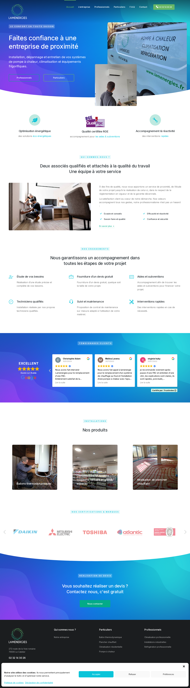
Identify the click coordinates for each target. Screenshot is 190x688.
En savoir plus (105, 226)
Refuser (132, 674)
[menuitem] (70, 7)
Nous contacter (95, 603)
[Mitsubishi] (60, 532)
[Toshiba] (95, 532)
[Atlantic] (129, 532)
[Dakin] (25, 532)
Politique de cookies (14, 682)
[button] (184, 666)
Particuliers (59, 77)
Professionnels (24, 77)
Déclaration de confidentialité (39, 682)
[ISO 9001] (164, 532)
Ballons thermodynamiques (33, 483)
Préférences (168, 674)
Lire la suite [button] (60, 382)
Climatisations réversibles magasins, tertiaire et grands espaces (95, 479)
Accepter (96, 674)
